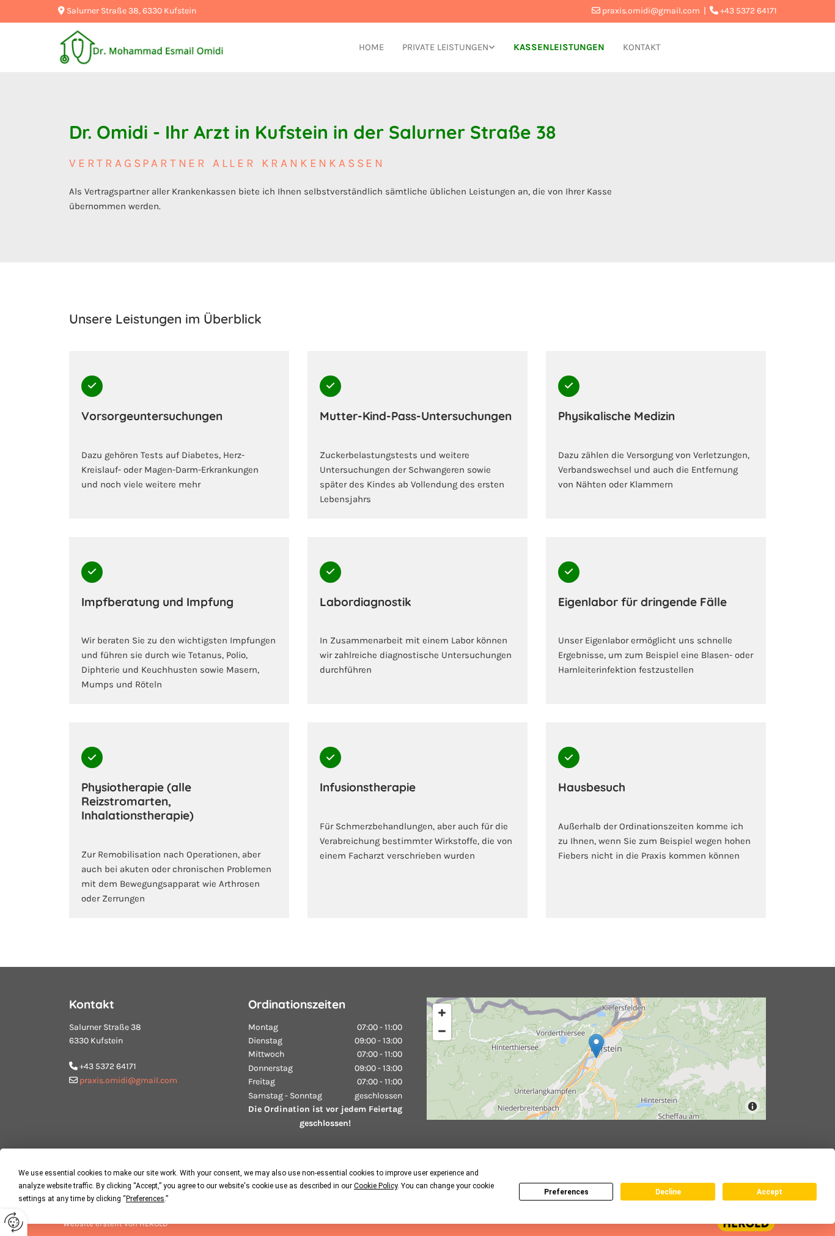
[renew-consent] (14, 1222)
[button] (596, 1046)
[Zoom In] (442, 1013)
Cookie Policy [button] (375, 1186)
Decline (668, 1192)
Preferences (566, 1192)
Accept (769, 1192)
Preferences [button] (145, 1198)
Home (371, 47)
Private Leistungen (445, 47)
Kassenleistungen (559, 47)
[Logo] (141, 47)
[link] (448, 47)
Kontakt (642, 47)
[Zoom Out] (442, 1031)
